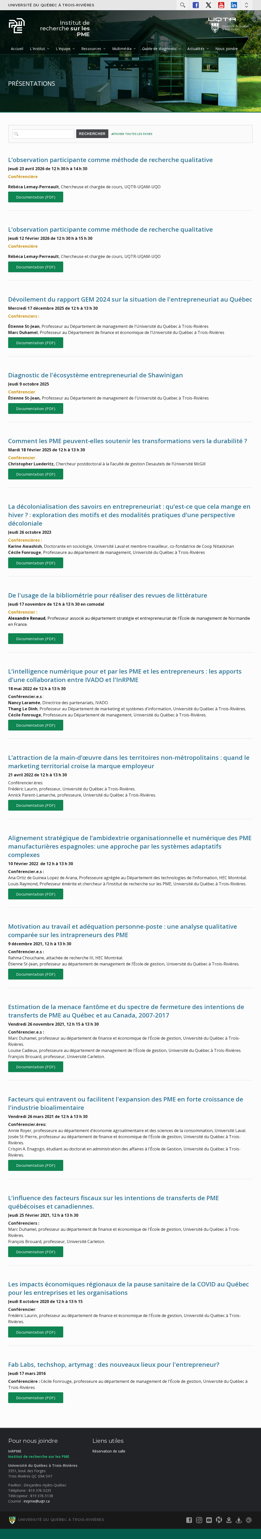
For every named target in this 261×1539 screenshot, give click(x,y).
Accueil (17, 48)
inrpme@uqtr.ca (37, 1501)
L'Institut (37, 48)
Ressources (91, 48)
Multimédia (122, 48)
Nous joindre (226, 48)
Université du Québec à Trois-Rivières (51, 5)
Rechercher (92, 134)
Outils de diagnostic (159, 48)
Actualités (195, 48)
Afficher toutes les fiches (131, 134)
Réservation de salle (108, 1451)
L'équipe (63, 48)
